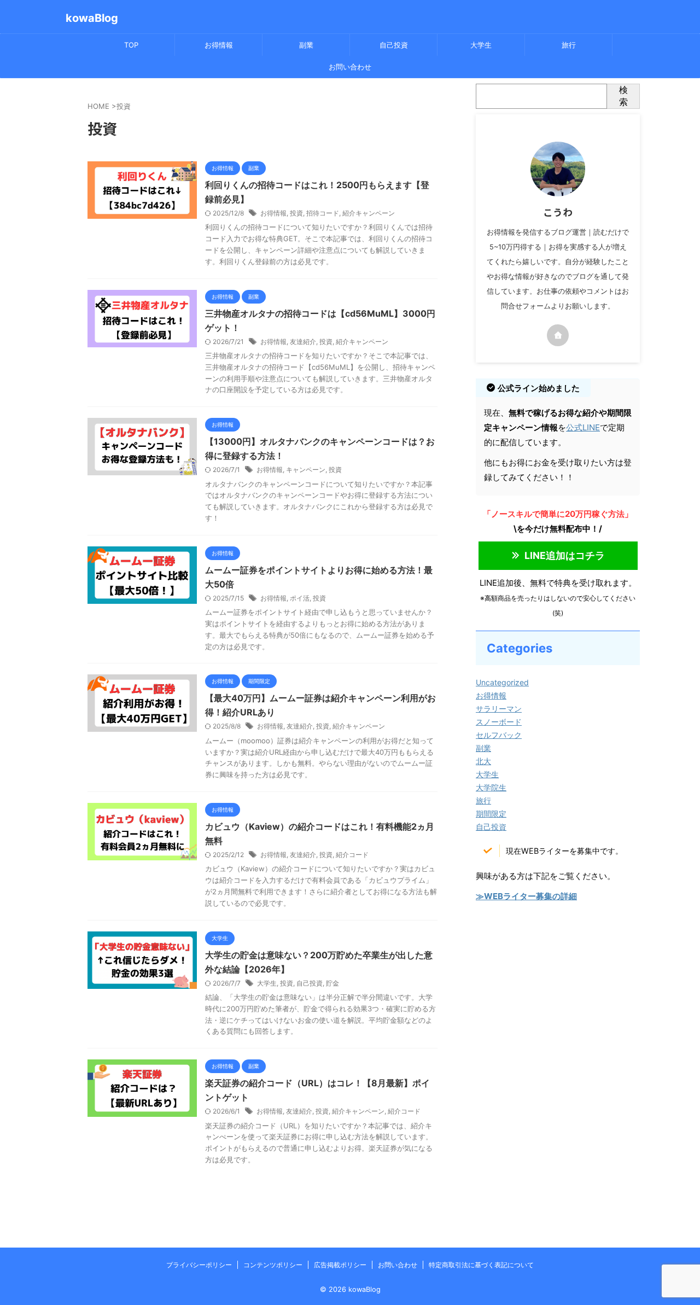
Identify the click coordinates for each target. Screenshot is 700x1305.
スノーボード (499, 721)
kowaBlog (92, 18)
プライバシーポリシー (199, 1265)
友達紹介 (303, 341)
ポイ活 (300, 598)
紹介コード (352, 854)
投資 (296, 213)
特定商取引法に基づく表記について (481, 1265)
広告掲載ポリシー (340, 1265)
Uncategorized (502, 682)
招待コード (322, 213)
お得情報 (219, 44)
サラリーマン (499, 708)
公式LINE (583, 427)
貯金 (332, 983)
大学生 (481, 44)
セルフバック (499, 734)
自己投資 (394, 44)
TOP (131, 44)
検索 (623, 95)
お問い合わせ (350, 66)
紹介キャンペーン (368, 213)
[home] (558, 335)
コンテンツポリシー (272, 1265)
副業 (306, 44)
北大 (483, 761)
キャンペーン (305, 469)
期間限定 (491, 813)
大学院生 (491, 787)
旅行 (569, 44)
